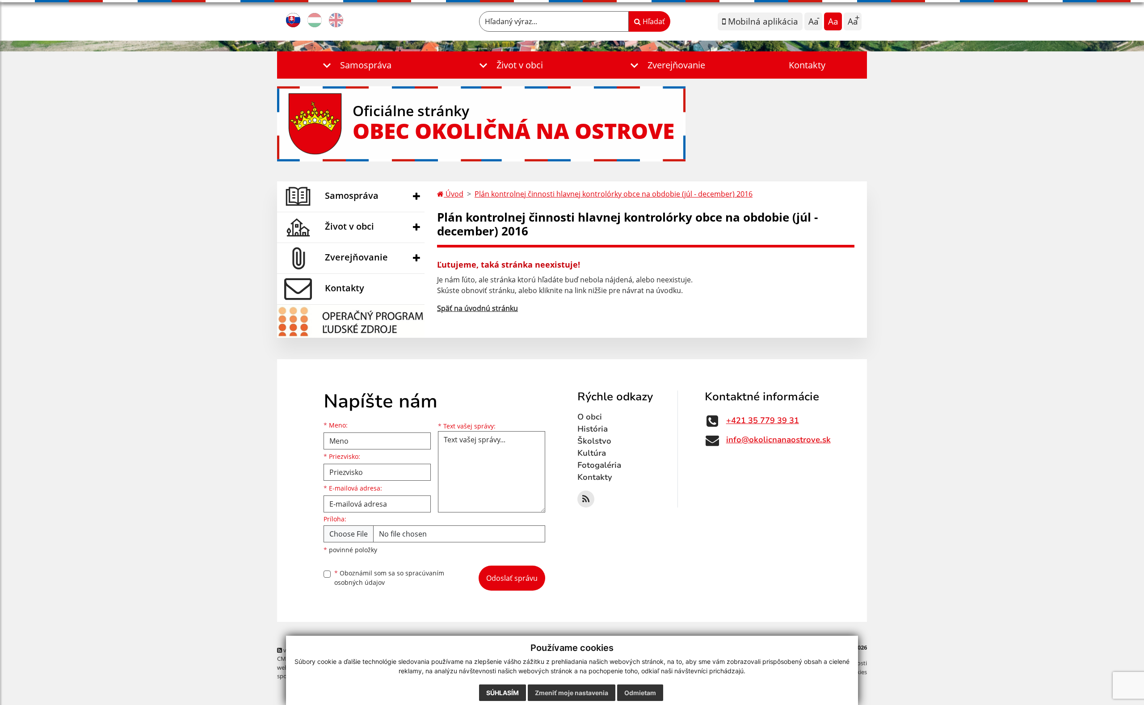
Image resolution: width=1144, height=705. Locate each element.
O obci (589, 416)
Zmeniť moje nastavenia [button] (571, 693)
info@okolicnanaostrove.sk (778, 439)
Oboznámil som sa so (389, 578)
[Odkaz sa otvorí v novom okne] (585, 499)
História (592, 429)
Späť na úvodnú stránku (477, 308)
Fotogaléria (599, 465)
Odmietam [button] (640, 693)
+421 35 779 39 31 (762, 420)
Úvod (453, 194)
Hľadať (653, 21)
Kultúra (591, 453)
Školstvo (594, 441)
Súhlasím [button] (502, 693)
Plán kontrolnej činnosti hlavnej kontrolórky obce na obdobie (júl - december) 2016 (614, 194)
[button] (355, 65)
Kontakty (807, 65)
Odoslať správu (512, 578)
